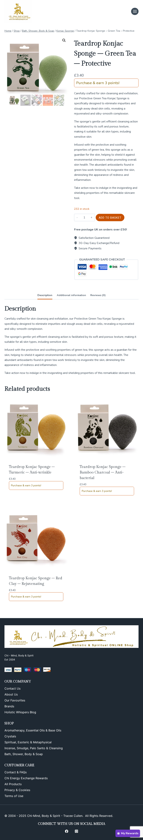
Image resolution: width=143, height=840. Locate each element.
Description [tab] (44, 295)
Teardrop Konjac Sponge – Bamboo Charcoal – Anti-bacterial (102, 472)
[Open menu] (135, 11)
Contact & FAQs (15, 772)
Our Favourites (14, 700)
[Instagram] (76, 831)
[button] (64, 40)
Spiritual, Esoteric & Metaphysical (28, 742)
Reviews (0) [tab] (98, 295)
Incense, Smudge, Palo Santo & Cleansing (33, 748)
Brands (9, 706)
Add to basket (110, 217)
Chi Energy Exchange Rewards (26, 778)
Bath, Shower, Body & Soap (23, 754)
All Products (13, 784)
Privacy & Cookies (17, 790)
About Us (11, 694)
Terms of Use (13, 796)
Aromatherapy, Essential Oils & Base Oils (32, 730)
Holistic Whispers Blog (20, 712)
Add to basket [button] (18, 498)
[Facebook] (66, 831)
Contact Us (12, 688)
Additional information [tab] (71, 295)
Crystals (10, 736)
